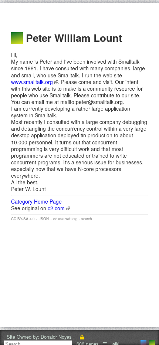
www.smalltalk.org (32, 82)
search (86, 218)
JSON (44, 218)
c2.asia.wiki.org (65, 218)
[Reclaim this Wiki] (82, 336)
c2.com (57, 208)
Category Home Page (36, 201)
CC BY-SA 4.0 (22, 218)
